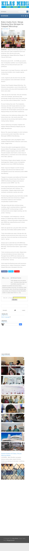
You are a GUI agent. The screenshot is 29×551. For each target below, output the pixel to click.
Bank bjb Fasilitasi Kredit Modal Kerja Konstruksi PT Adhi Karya (12, 397)
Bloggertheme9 (10, 540)
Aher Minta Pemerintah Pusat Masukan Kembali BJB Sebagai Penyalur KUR (11, 436)
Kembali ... (5, 310)
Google (17, 271)
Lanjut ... (24, 310)
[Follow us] (25, 16)
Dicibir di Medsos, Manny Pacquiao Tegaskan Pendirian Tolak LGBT (11, 407)
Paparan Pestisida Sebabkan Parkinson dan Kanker (11, 444)
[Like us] (21, 16)
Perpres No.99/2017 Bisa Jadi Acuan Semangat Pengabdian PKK (11, 426)
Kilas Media (15, 538)
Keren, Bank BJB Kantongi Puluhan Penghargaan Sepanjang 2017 (12, 388)
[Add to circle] (23, 16)
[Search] (27, 12)
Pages (4, 11)
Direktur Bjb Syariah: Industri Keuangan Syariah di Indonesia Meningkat (11, 360)
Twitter (11, 271)
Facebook (4, 271)
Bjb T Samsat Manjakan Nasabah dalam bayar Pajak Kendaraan (12, 416)
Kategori (5, 15)
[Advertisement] (12, 341)
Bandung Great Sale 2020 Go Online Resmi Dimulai (11, 378)
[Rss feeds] (27, 16)
